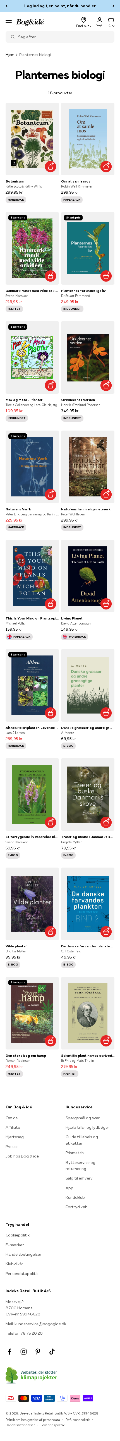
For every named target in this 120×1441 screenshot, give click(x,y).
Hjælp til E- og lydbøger (87, 1127)
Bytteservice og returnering (80, 1165)
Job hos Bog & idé (22, 1156)
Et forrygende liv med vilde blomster (32, 837)
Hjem (10, 54)
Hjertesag (15, 1136)
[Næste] (113, 6)
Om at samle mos (75, 181)
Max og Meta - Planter (24, 400)
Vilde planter (16, 946)
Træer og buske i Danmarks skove (87, 837)
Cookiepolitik (18, 1235)
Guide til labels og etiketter (82, 1139)
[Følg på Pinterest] (38, 1351)
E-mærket (15, 1244)
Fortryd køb (77, 1206)
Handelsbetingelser (23, 1254)
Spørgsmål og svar (83, 1117)
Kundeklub (75, 1197)
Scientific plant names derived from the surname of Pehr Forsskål (87, 1055)
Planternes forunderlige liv (83, 291)
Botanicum (15, 181)
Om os (12, 1117)
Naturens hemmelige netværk (86, 509)
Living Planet (72, 618)
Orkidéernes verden (78, 400)
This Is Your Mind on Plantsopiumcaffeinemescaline (32, 618)
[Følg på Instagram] (23, 1351)
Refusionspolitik (78, 1420)
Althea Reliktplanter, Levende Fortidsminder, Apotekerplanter (32, 728)
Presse (12, 1146)
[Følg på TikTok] (52, 1351)
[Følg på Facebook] (9, 1351)
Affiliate (13, 1127)
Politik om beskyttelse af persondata (33, 1420)
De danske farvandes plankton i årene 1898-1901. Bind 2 (87, 946)
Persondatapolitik (22, 1273)
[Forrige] (7, 6)
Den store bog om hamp (26, 1055)
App (69, 1187)
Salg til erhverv (79, 1178)
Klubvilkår (14, 1263)
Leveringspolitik (52, 1425)
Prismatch (75, 1152)
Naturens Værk (18, 509)
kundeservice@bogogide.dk (40, 1323)
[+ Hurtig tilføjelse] (50, 166)
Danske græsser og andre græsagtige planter (87, 728)
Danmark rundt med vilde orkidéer (32, 291)
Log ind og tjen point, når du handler (60, 5)
